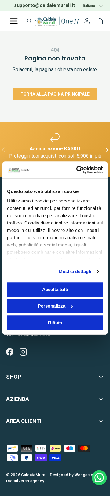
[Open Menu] (13, 21)
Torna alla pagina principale (55, 94)
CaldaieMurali (34, 474)
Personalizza (51, 305)
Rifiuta (55, 322)
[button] (100, 21)
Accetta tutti (55, 289)
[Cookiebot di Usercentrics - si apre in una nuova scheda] (77, 170)
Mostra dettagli (75, 271)
